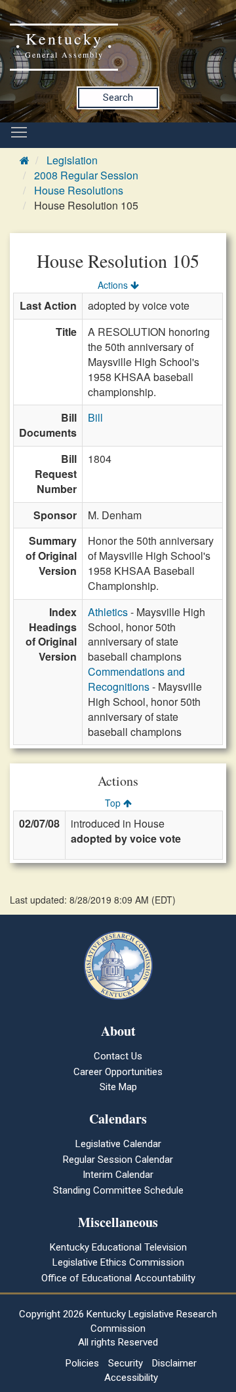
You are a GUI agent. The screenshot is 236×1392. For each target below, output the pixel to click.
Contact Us (118, 1056)
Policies (82, 1363)
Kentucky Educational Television (118, 1247)
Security (125, 1363)
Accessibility (131, 1377)
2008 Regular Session (86, 175)
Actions (114, 284)
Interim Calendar (118, 1175)
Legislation (72, 160)
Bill (95, 417)
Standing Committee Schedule (118, 1190)
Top (114, 802)
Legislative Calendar (118, 1144)
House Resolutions (78, 190)
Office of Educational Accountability (118, 1278)
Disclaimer (174, 1363)
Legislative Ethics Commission (118, 1262)
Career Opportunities (118, 1072)
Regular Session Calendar (118, 1159)
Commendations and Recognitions (136, 679)
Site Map (118, 1087)
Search (118, 97)
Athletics (108, 611)
